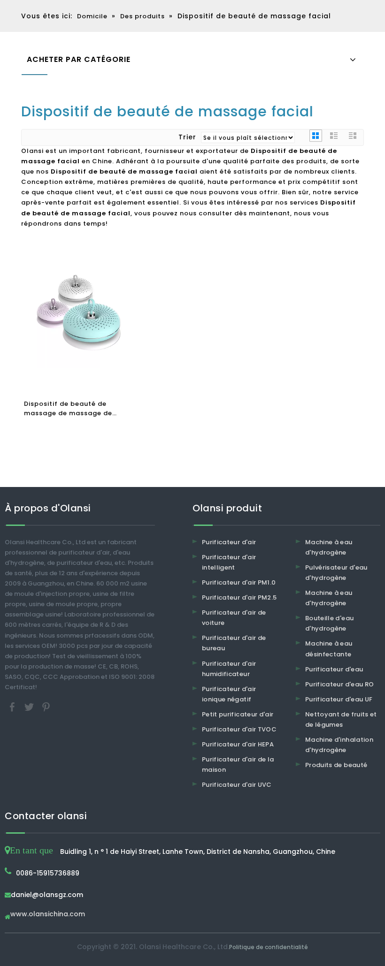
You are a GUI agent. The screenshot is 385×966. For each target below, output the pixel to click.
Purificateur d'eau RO (339, 684)
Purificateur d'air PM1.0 (239, 582)
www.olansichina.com (47, 915)
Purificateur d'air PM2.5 (239, 597)
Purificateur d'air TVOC (239, 729)
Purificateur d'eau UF (338, 699)
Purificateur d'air (229, 542)
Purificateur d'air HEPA (238, 744)
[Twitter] (30, 706)
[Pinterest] (46, 706)
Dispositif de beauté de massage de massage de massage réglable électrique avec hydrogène (75, 408)
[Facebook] (13, 706)
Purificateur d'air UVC (237, 784)
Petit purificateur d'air (237, 714)
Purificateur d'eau (334, 669)
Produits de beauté (336, 765)
